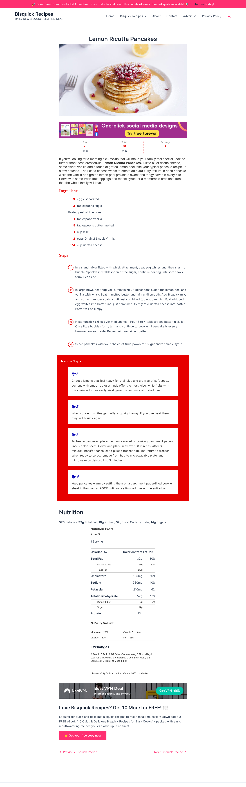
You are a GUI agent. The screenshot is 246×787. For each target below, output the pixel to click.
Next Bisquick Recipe (170, 752)
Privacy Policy (211, 16)
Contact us (196, 4)
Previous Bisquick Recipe (78, 752)
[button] (145, 16)
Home (110, 16)
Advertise (189, 16)
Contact (171, 16)
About (156, 16)
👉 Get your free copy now (82, 735)
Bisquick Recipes (34, 14)
